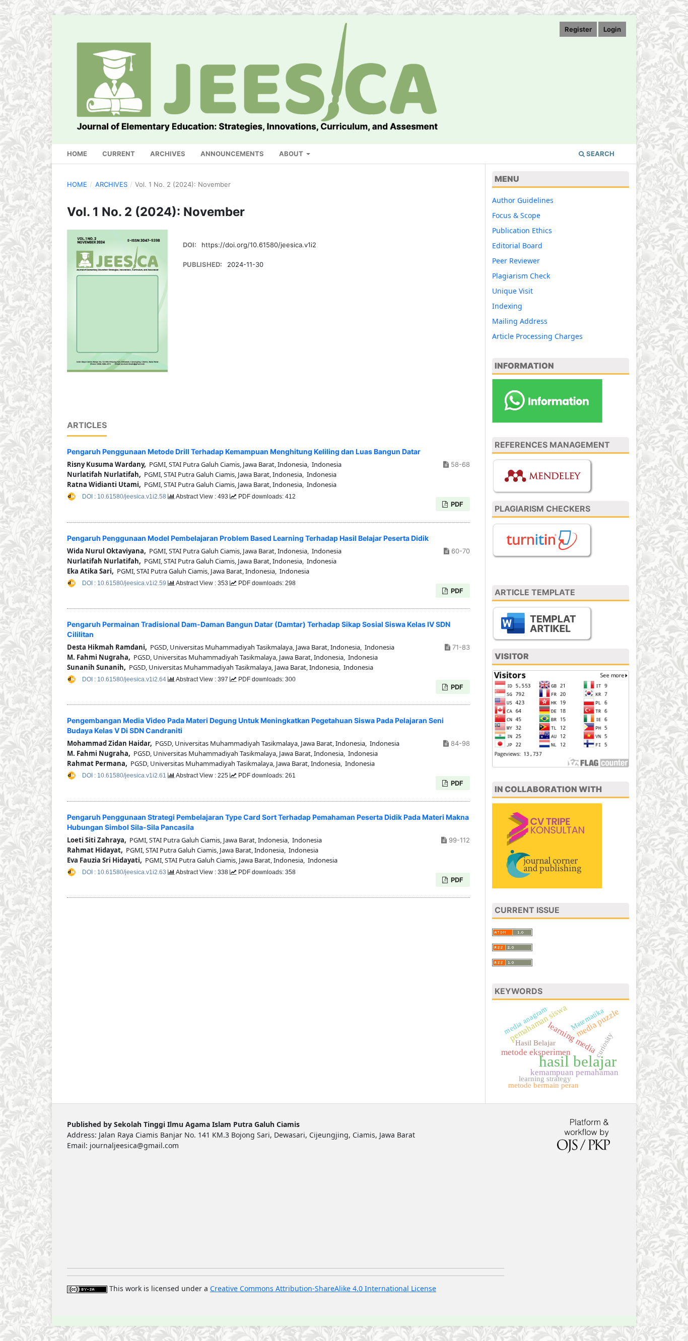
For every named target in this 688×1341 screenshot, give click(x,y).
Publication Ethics (522, 230)
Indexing (507, 306)
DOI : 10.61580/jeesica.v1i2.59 (125, 583)
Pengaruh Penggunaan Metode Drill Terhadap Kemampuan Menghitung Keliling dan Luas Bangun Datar (244, 451)
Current (118, 154)
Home (77, 154)
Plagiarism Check (521, 275)
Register (578, 29)
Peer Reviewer (516, 260)
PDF (456, 504)
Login (612, 29)
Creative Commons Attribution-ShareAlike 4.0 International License (323, 1288)
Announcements (232, 154)
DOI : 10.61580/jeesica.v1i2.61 (125, 775)
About (292, 154)
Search (599, 154)
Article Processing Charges (537, 336)
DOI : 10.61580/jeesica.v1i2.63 (125, 872)
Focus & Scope (516, 215)
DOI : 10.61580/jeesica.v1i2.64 (125, 679)
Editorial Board (517, 245)
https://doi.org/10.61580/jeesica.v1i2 (258, 245)
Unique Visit (512, 291)
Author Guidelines (523, 200)
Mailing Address (519, 321)
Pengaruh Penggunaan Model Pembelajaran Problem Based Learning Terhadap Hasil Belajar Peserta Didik (248, 538)
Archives (167, 154)
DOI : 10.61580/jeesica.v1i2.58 (125, 496)
